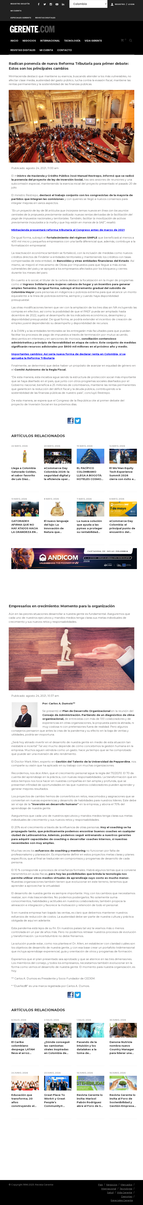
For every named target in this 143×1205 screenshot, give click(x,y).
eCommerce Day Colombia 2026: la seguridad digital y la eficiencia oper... (57, 473)
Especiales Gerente (20, 17)
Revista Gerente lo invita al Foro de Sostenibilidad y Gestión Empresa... (123, 1100)
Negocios (29, 40)
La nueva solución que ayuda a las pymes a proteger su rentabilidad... (89, 526)
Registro (120, 4)
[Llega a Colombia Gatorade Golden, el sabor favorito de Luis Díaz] (25, 456)
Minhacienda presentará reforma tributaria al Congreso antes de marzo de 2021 (68, 230)
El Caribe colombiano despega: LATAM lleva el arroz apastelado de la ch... (23, 1047)
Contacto (64, 50)
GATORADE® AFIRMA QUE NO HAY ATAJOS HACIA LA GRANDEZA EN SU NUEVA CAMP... (24, 526)
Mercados (126, 1184)
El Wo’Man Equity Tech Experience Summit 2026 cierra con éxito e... (122, 473)
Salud (110, 1192)
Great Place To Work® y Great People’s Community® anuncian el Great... (57, 1100)
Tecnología (72, 40)
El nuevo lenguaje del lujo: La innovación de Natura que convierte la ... (56, 526)
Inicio (14, 40)
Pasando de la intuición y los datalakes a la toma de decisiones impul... (90, 1047)
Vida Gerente (93, 40)
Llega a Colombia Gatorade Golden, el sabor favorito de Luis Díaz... (23, 473)
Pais (100, 1184)
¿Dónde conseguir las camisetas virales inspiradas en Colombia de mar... (57, 1047)
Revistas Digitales (45, 17)
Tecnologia (126, 1188)
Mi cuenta (15, 10)
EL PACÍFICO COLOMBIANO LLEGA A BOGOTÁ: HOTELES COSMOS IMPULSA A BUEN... (90, 473)
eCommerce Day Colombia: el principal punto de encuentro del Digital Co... (122, 526)
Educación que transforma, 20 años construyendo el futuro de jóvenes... (25, 1100)
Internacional (50, 40)
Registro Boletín (19, 3)
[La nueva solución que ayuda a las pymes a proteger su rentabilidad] (90, 509)
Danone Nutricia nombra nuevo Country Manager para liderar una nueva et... (122, 1047)
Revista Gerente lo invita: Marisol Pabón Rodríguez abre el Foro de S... (90, 1100)
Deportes (126, 1196)
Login (131, 4)
